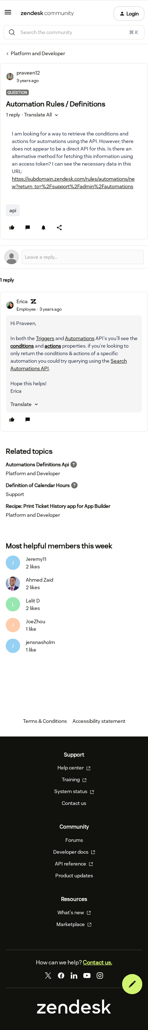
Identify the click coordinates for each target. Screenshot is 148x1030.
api (12, 210)
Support (15, 494)
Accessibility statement (99, 721)
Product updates (74, 875)
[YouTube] (87, 975)
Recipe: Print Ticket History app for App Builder (58, 506)
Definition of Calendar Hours (38, 485)
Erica (22, 301)
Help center (71, 767)
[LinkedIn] (74, 975)
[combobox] (74, 32)
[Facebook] (61, 975)
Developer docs (71, 852)
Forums (74, 840)
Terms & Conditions (45, 721)
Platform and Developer (38, 53)
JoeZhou (35, 621)
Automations (79, 338)
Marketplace (71, 924)
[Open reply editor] (74, 256)
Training (71, 779)
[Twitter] (48, 975)
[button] (8, 14)
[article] (74, 361)
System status (71, 791)
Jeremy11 (36, 559)
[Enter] (12, 32)
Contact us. (97, 962)
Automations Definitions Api (37, 464)
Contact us (74, 803)
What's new (71, 912)
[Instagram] (99, 975)
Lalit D (33, 600)
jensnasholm (40, 642)
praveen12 (28, 73)
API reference (71, 863)
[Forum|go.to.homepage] (47, 13)
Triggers (45, 338)
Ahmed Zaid (39, 580)
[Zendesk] (74, 1011)
